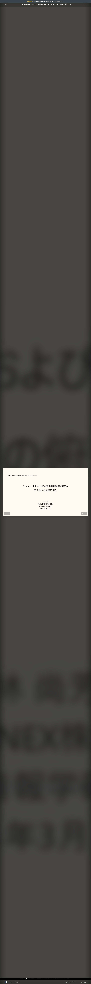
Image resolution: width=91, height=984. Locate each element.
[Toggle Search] (83, 5)
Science (69, 982)
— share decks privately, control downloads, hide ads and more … (45, 1)
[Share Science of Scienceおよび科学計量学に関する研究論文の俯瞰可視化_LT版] (78, 982)
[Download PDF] (85, 982)
